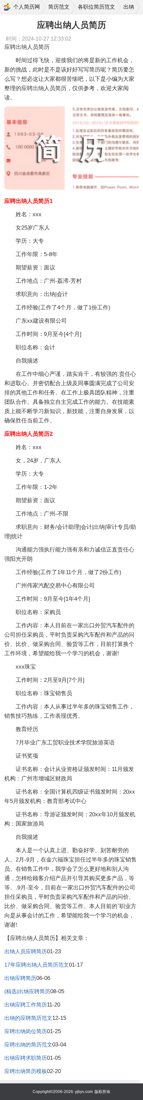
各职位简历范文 (96, 7)
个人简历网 (26, 7)
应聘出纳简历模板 (25, 1071)
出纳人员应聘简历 (25, 951)
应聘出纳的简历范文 (28, 1044)
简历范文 (59, 7)
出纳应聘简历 (20, 978)
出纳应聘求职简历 (25, 1058)
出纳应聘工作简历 (25, 1005)
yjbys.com (84, 1091)
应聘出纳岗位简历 (25, 1031)
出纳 (128, 7)
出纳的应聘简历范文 (28, 1018)
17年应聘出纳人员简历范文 (36, 965)
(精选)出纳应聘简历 (27, 991)
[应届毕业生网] (7, 7)
